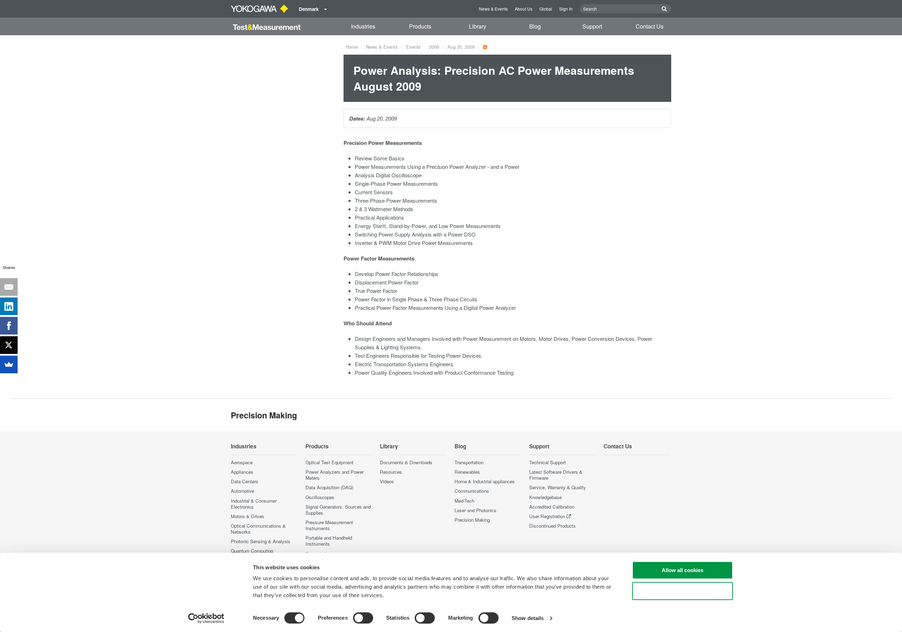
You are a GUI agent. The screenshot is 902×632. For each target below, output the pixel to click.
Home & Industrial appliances (485, 481)
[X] (9, 345)
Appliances (242, 471)
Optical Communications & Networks (258, 528)
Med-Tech (464, 500)
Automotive (242, 490)
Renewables (467, 471)
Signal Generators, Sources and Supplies (338, 509)
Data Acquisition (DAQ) (329, 487)
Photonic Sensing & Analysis (260, 541)
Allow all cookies (682, 570)
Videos (387, 481)
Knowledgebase (545, 497)
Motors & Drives (247, 516)
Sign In (566, 9)
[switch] (363, 618)
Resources (391, 471)
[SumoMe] (9, 364)
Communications (472, 490)
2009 (434, 46)
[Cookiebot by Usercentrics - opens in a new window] (206, 618)
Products (420, 26)
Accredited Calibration (551, 506)
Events (413, 46)
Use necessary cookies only (682, 591)
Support (592, 26)
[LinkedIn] (9, 306)
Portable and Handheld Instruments (328, 540)
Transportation (469, 462)
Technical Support (547, 462)
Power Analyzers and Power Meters (334, 474)
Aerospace (242, 462)
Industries (363, 26)
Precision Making (472, 519)
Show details (528, 618)
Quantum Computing (252, 550)
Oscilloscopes (319, 497)
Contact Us (649, 26)
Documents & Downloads (406, 462)
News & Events (493, 9)
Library (477, 26)
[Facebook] (9, 326)
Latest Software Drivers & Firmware (555, 474)
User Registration (547, 516)
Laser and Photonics (475, 510)
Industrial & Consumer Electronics (254, 503)
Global (545, 9)
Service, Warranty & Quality (557, 487)
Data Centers (244, 481)
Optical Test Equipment (329, 462)
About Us (523, 9)
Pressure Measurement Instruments (329, 525)
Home (352, 46)
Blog (535, 26)
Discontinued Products (552, 525)
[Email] (9, 287)
